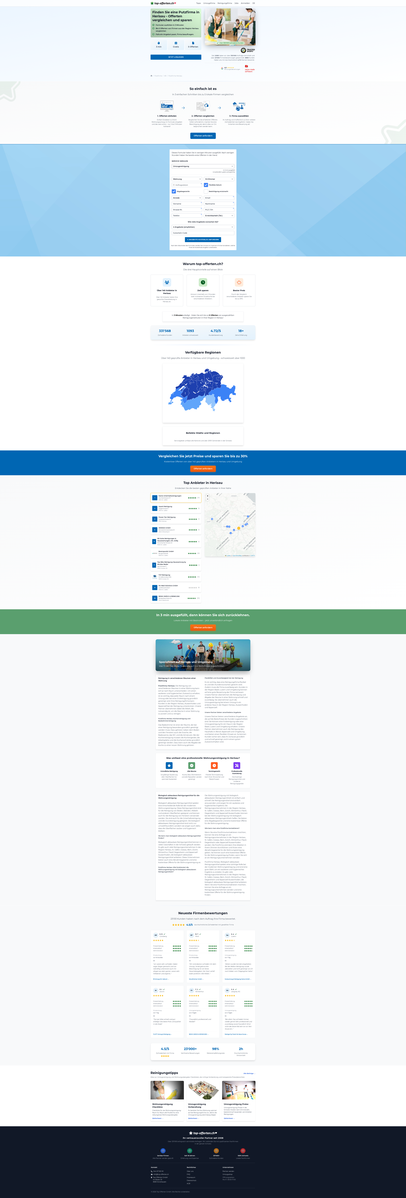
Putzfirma (158, 76)
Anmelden (245, 3)
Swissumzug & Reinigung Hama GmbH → (238, 979)
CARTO (252, 555)
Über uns (190, 1171)
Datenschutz (191, 1180)
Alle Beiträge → (249, 1073)
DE (253, 3)
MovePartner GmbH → (196, 979)
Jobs (236, 3)
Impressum (191, 1177)
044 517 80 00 (158, 1171)
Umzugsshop (227, 1174)
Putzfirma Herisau (175, 76)
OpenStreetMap (237, 555)
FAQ (188, 1174)
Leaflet (228, 555)
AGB (188, 1183)
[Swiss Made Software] (249, 68)
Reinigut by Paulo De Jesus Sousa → (236, 1034)
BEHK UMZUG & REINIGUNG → (199, 1034)
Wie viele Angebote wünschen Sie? (203, 222)
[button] (238, 528)
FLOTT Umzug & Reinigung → (162, 1034)
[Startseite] (151, 76)
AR (165, 76)
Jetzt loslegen (176, 57)
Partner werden (228, 1171)
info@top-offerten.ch (161, 1174)
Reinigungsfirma (225, 3)
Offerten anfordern (203, 136)
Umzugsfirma (209, 3)
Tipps (198, 3)
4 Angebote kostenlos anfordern (203, 240)
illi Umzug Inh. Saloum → (161, 979)
